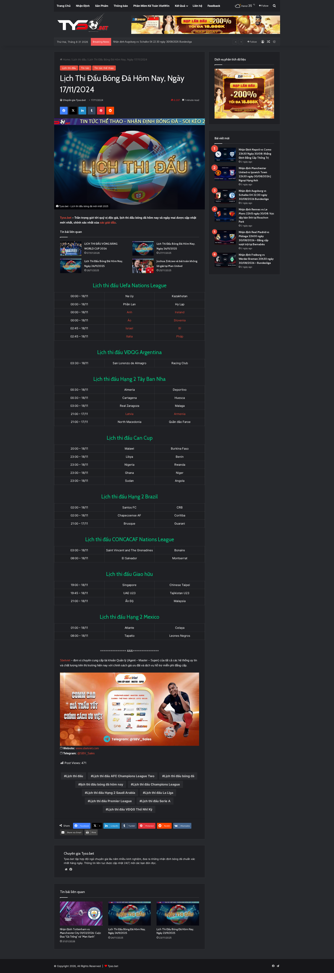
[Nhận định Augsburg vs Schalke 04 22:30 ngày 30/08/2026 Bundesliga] (225, 196)
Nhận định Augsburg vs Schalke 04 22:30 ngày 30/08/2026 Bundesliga (254, 195)
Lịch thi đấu (79, 59)
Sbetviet (65, 660)
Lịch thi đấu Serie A (155, 801)
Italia (129, 336)
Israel (129, 328)
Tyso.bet (65, 217)
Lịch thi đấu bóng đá (179, 776)
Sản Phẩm (101, 5)
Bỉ (179, 328)
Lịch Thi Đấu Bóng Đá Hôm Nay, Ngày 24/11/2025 (127, 931)
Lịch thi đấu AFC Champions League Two (123, 776)
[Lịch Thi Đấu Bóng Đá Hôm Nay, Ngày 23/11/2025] (178, 914)
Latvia (129, 414)
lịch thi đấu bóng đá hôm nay (101, 784)
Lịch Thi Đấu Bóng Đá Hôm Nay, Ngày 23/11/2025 (175, 931)
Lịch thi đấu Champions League (156, 784)
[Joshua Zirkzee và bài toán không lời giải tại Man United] (143, 266)
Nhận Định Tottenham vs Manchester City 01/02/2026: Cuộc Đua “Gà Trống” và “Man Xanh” (80, 932)
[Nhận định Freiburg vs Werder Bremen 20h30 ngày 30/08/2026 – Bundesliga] (225, 260)
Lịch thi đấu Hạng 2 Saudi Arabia (111, 793)
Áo (129, 320)
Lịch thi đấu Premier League (111, 801)
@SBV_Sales (86, 753)
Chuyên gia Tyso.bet (74, 100)
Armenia (179, 414)
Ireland (179, 312)
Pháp (179, 336)
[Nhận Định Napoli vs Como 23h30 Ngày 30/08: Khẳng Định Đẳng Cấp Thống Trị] (225, 155)
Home (66, 59)
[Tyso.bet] (83, 23)
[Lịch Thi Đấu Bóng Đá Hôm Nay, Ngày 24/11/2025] (129, 914)
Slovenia (180, 320)
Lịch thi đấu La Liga (159, 793)
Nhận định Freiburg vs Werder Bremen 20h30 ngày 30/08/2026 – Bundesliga (256, 259)
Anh (129, 312)
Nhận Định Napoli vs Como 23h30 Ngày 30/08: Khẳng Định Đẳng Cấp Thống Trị (255, 153)
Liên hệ (197, 5)
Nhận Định (83, 5)
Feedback (214, 5)
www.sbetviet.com (87, 748)
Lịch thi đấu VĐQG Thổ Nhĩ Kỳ (130, 809)
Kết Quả (180, 5)
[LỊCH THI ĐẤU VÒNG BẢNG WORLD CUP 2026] (70, 248)
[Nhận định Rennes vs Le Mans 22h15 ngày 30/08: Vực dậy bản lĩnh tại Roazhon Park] (225, 214)
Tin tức (85, 68)
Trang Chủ (64, 5)
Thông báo (121, 5)
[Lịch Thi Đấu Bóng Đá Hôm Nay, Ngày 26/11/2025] (143, 248)
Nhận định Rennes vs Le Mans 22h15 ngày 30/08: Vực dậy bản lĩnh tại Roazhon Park (161, 41)
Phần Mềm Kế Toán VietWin (151, 5)
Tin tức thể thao (104, 68)
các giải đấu (108, 222)
